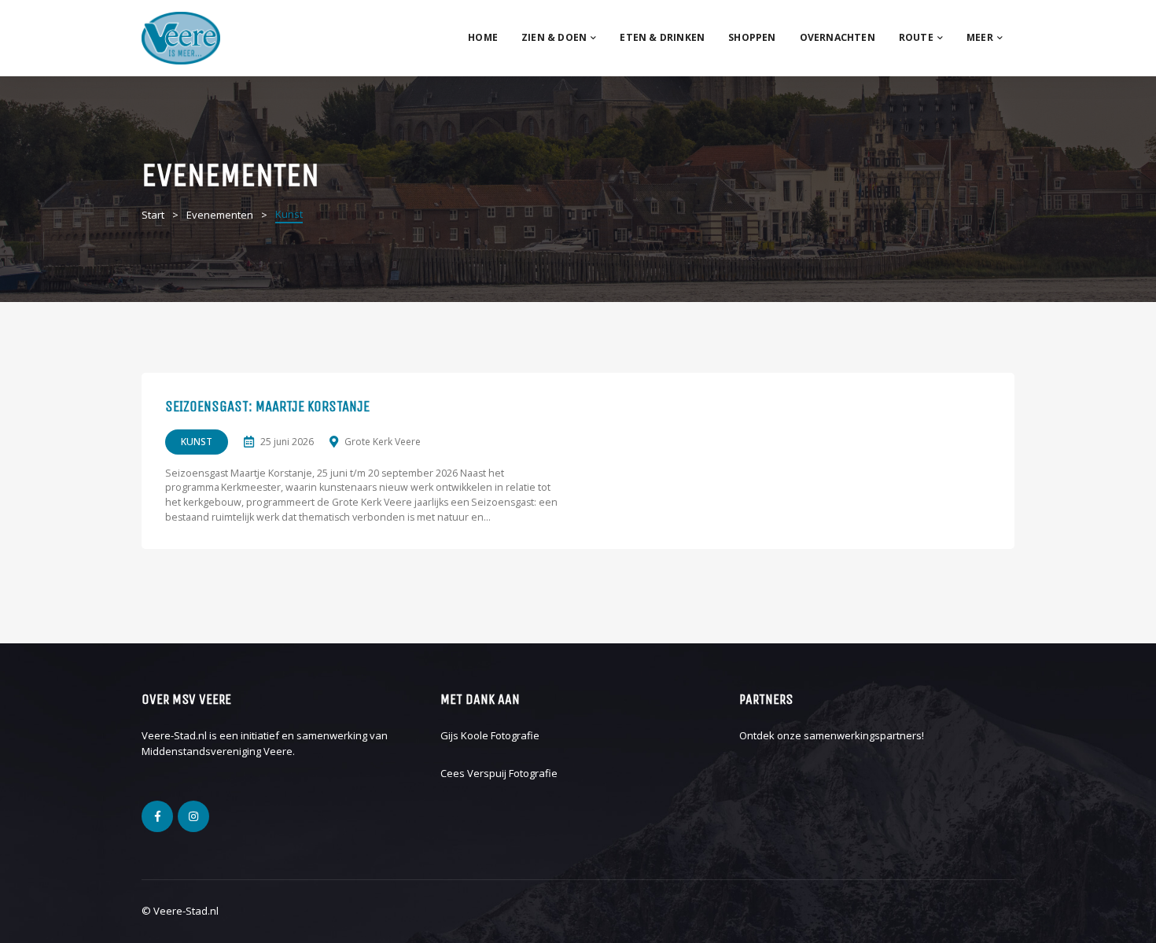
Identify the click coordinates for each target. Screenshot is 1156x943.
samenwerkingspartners (863, 735)
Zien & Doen (554, 37)
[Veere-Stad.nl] (181, 37)
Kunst (196, 441)
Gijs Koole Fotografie (489, 735)
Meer (979, 37)
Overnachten (837, 37)
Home (483, 37)
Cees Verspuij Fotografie (499, 773)
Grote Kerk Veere (382, 441)
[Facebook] (157, 816)
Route (916, 37)
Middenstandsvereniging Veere (217, 751)
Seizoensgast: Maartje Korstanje (267, 406)
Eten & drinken (662, 37)
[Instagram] (193, 816)
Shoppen (751, 37)
